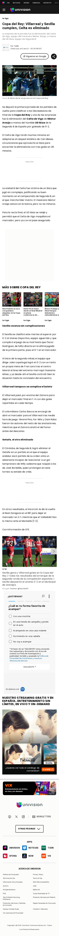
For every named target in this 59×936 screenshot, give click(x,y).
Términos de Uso (9, 878)
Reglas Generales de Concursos (44, 903)
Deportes (47, 3)
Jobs (34, 886)
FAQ (4, 893)
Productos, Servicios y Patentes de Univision (14, 904)
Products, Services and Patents (44, 897)
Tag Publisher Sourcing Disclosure (11, 898)
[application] (29, 80)
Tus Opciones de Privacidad (13, 913)
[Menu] (4, 10)
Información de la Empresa (12, 882)
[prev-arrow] (2, 551)
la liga (5, 18)
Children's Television (40, 909)
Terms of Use (37, 878)
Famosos (36, 3)
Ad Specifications (9, 890)
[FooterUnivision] (29, 805)
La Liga (5, 320)
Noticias (16, 3)
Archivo (5, 886)
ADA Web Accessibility (41, 882)
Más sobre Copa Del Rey (21, 287)
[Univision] (20, 10)
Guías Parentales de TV (41, 893)
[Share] (54, 56)
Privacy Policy (38, 874)
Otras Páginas (26, 828)
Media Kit (36, 890)
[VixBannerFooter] (29, 788)
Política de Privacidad (11, 874)
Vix (8, 3)
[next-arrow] (54, 551)
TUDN (16, 46)
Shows (26, 3)
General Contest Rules (11, 909)
